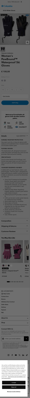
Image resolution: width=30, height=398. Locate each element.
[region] (14, 378)
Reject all (13, 387)
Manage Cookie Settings (13, 391)
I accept (14, 382)
